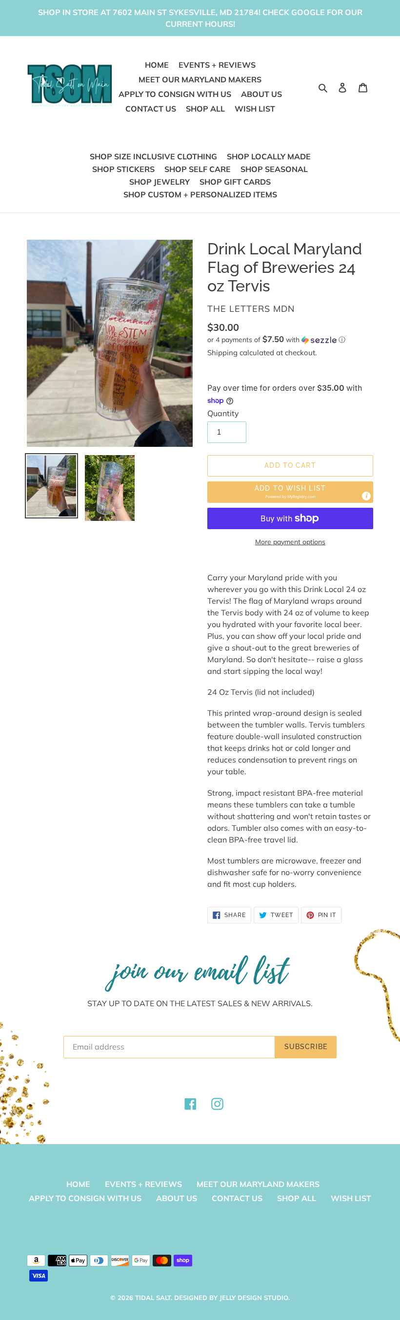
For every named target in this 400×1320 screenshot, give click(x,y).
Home (78, 1184)
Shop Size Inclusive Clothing (153, 156)
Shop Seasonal (274, 169)
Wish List (351, 1198)
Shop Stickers (123, 169)
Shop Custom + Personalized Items (200, 194)
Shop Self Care (197, 169)
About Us (176, 1198)
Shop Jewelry (159, 182)
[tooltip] (366, 496)
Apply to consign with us (85, 1198)
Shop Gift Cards (235, 182)
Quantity (223, 413)
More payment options (290, 541)
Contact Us (237, 1198)
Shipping (222, 352)
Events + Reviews (143, 1184)
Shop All (296, 1198)
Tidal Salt (153, 1297)
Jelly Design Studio (254, 1297)
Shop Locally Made (269, 156)
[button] (276, 339)
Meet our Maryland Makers (258, 1184)
